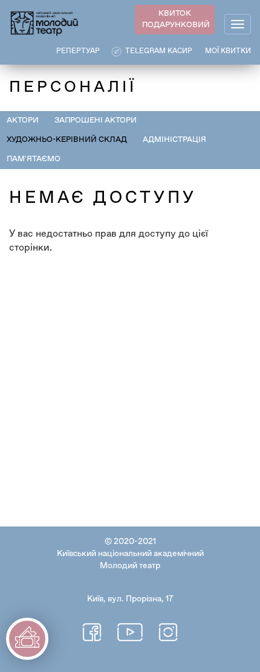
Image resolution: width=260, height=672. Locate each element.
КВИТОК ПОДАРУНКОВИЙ (176, 19)
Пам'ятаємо (33, 159)
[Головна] (44, 22)
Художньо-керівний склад (67, 140)
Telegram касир (158, 51)
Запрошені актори (95, 120)
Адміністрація (174, 140)
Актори (23, 120)
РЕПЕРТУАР (78, 51)
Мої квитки (228, 51)
